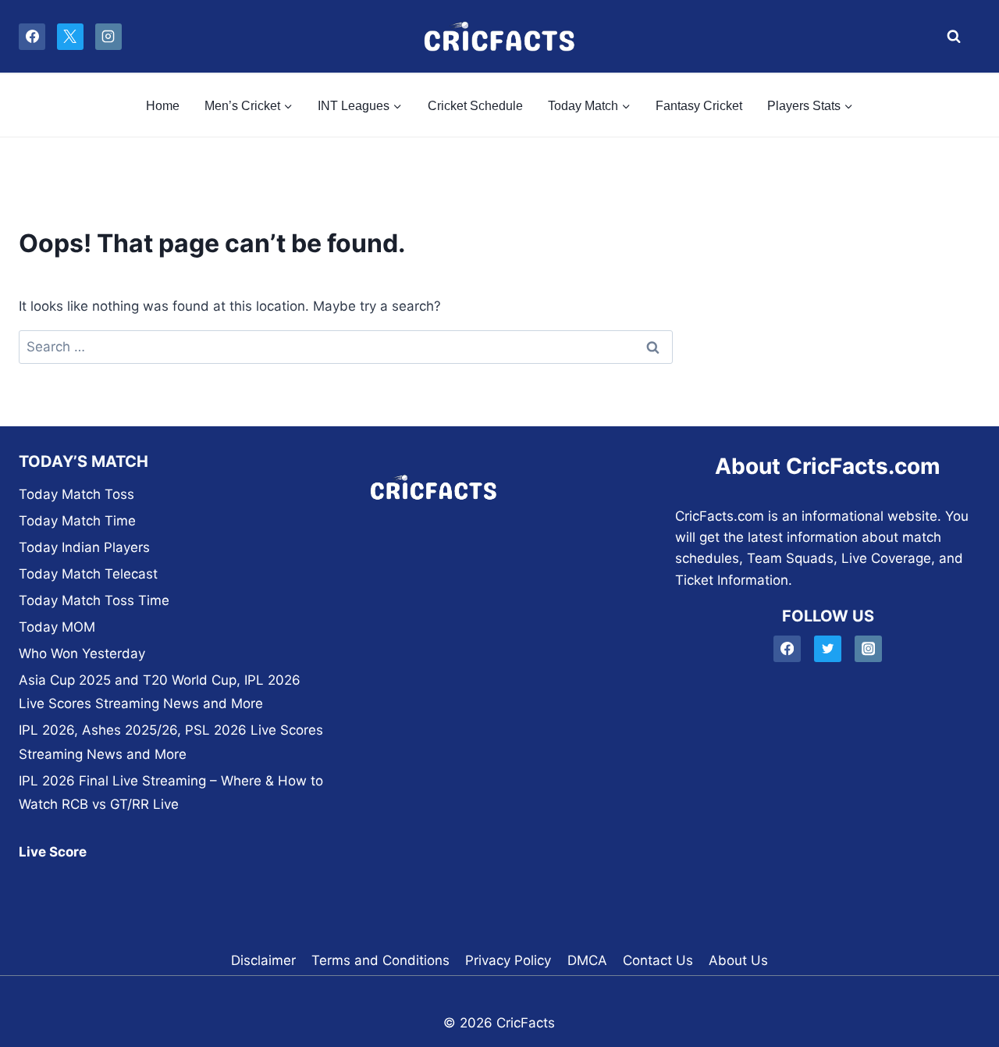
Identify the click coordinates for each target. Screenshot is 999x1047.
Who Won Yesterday (82, 653)
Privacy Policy (508, 960)
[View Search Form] (949, 37)
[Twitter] (827, 649)
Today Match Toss (76, 494)
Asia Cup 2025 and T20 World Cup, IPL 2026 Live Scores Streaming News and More (159, 692)
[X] (70, 36)
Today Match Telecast (88, 574)
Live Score (53, 852)
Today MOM (57, 627)
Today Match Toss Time (94, 600)
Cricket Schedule (475, 105)
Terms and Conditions (380, 960)
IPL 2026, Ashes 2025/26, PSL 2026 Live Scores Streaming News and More (171, 742)
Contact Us (658, 960)
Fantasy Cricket (699, 105)
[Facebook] (32, 36)
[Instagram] (108, 36)
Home (163, 105)
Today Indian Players (84, 547)
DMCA (587, 960)
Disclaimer (263, 960)
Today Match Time (77, 521)
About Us (738, 960)
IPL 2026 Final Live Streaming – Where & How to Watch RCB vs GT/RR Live (171, 793)
